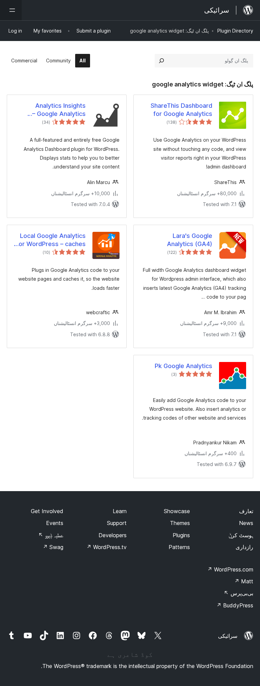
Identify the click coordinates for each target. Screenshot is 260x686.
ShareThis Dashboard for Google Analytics (181, 109)
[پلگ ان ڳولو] (161, 60)
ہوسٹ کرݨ (241, 535)
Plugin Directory (235, 31)
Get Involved (47, 511)
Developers (113, 535)
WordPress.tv (106, 547)
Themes (180, 523)
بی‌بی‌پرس (238, 593)
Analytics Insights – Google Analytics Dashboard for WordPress (59, 110)
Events (54, 523)
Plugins (181, 535)
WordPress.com (230, 569)
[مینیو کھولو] (11, 10)
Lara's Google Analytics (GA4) (189, 239)
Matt (243, 581)
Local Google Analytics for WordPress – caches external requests (51, 240)
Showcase (177, 511)
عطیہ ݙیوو (50, 535)
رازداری (244, 547)
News (246, 523)
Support (117, 523)
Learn (120, 511)
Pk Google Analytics (183, 365)
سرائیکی (227, 635)
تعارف (246, 511)
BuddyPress (234, 605)
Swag (53, 547)
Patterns (179, 547)
